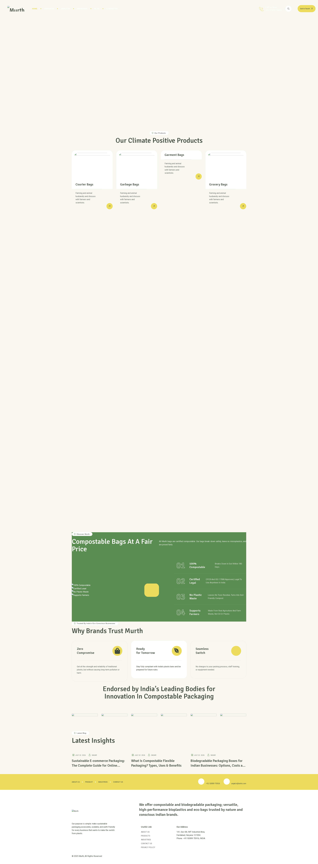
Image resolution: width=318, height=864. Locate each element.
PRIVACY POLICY (148, 847)
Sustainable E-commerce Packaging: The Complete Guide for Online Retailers (98, 765)
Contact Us (112, 9)
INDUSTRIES (146, 840)
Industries (82, 9)
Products (49, 9)
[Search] (288, 9)
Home (34, 9)
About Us (65, 9)
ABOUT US (145, 832)
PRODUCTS (145, 836)
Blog (96, 9)
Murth (81, 856)
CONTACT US (146, 843)
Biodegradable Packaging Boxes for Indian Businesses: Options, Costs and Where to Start (218, 765)
